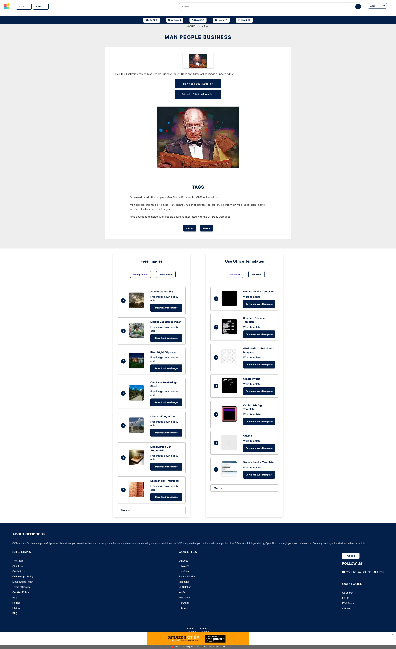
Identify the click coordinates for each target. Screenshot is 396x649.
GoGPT (346, 598)
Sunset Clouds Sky (161, 291)
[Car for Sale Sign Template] (230, 420)
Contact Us (18, 571)
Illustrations (165, 274)
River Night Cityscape (163, 352)
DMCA (16, 608)
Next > (206, 228)
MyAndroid (185, 597)
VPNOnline (185, 587)
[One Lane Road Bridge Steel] (137, 399)
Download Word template (259, 304)
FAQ (14, 613)
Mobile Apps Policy (22, 581)
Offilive (346, 608)
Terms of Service (21, 587)
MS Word (235, 274)
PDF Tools (348, 603)
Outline (247, 435)
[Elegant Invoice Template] (230, 305)
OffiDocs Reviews (191, 629)
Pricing (16, 603)
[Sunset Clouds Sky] (137, 306)
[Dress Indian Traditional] (137, 496)
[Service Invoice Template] (230, 475)
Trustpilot (350, 556)
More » (125, 510)
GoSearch (347, 592)
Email (380, 572)
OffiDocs (183, 560)
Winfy (182, 592)
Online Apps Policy (22, 576)
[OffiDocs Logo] (7, 7)
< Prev (189, 228)
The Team (17, 560)
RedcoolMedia (187, 576)
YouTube (351, 572)
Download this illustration (198, 83)
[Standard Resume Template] (230, 333)
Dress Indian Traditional (164, 480)
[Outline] (230, 449)
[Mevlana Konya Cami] (137, 431)
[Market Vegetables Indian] (137, 337)
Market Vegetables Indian (165, 321)
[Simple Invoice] (230, 392)
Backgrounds (140, 274)
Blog (14, 597)
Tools (39, 6)
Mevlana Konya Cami (162, 416)
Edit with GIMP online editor (198, 94)
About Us (17, 566)
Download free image (166, 307)
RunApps (184, 603)
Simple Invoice (252, 378)
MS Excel (256, 274)
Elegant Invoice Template (258, 291)
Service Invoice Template (258, 462)
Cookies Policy (20, 592)
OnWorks (184, 566)
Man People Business (198, 37)
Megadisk (184, 581)
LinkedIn (366, 572)
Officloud (183, 608)
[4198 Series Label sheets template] (230, 363)
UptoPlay (184, 571)
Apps (22, 6)
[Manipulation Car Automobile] (137, 464)
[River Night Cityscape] (137, 367)
